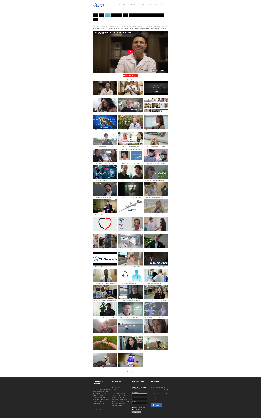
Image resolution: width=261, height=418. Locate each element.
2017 (143, 15)
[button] (132, 79)
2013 (95, 19)
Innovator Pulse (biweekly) (138, 409)
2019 (131, 15)
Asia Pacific (141, 4)
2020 (125, 15)
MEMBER (156, 4)
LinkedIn (116, 390)
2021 (119, 15)
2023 (107, 15)
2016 (149, 15)
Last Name (134, 401)
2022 (113, 15)
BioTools (149, 4)
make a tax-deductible (157, 390)
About (124, 4)
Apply (118, 4)
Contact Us (117, 387)
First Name (134, 396)
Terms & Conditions (98, 410)
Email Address (135, 392)
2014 (161, 15)
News (162, 4)
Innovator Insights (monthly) (139, 407)
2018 (137, 15)
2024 (101, 15)
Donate (158, 405)
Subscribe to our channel (131, 75)
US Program (132, 4)
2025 (95, 15)
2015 (155, 15)
